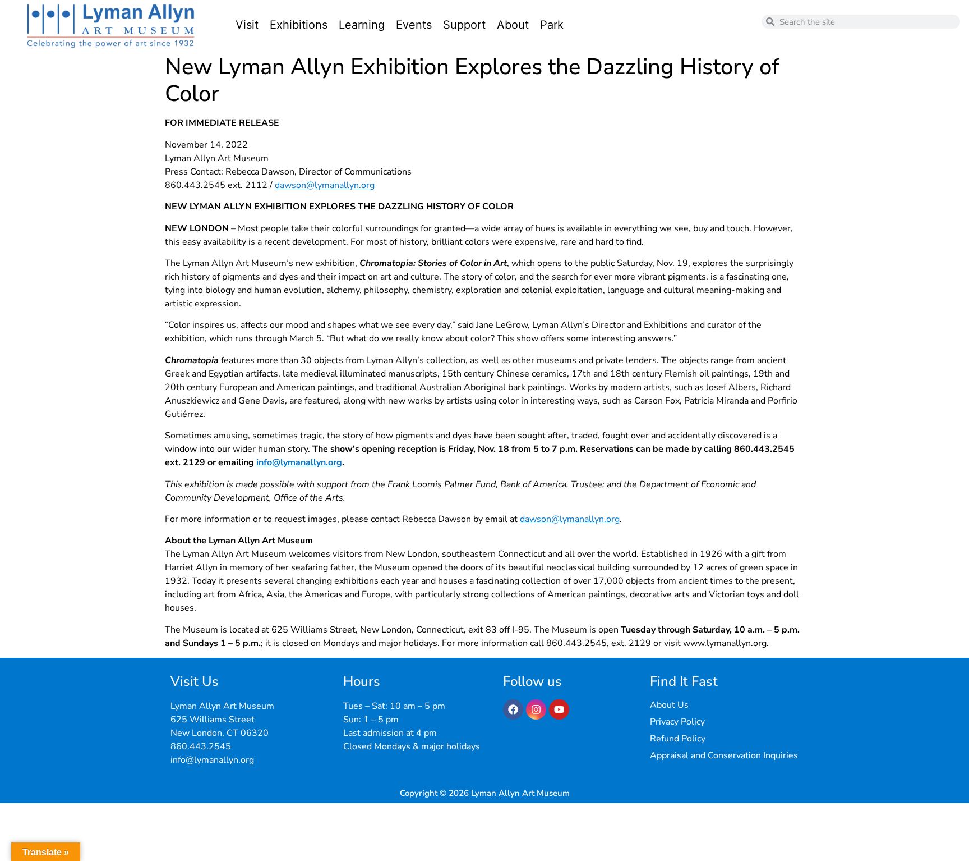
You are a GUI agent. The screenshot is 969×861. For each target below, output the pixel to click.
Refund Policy (677, 738)
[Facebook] (513, 709)
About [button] (513, 24)
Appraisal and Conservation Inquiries (724, 755)
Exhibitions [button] (298, 24)
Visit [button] (247, 24)
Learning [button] (362, 24)
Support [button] (464, 24)
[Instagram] (536, 709)
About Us (669, 705)
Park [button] (552, 24)
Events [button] (414, 24)
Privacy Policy (677, 721)
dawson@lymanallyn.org (325, 185)
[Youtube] (559, 709)
